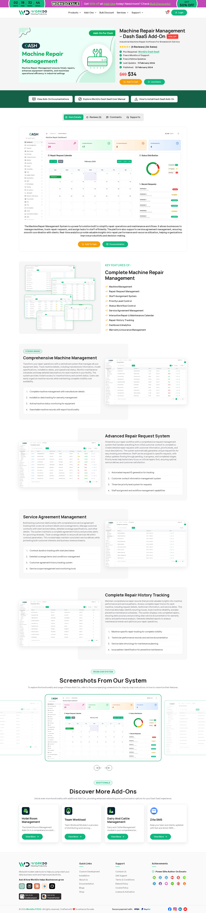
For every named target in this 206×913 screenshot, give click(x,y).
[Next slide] (109, 768)
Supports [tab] (135, 117)
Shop (81, 891)
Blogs (82, 887)
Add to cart (91, 244)
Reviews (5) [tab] (95, 117)
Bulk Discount (106, 12)
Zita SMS (156, 819)
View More (31, 836)
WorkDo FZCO (33, 909)
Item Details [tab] (75, 117)
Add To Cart (132, 82)
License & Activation (125, 891)
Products (73, 12)
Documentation (117, 244)
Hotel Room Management (31, 820)
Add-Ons (89, 12)
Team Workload (75, 819)
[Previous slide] (96, 768)
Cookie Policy (121, 887)
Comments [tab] (116, 117)
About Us (83, 879)
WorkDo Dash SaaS (148, 52)
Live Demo (156, 82)
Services (121, 12)
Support (136, 12)
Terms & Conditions (125, 879)
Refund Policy (121, 883)
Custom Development (89, 871)
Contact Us (120, 871)
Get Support (121, 875)
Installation (84, 875)
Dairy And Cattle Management (118, 820)
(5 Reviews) (138, 46)
